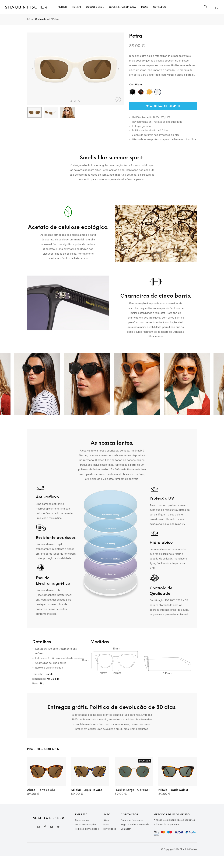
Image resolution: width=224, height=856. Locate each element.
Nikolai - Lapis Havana (87, 790)
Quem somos (82, 820)
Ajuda (106, 820)
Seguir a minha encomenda (135, 824)
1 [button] (71, 101)
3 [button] (79, 101)
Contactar (126, 829)
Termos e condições (85, 824)
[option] (75, 68)
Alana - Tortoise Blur (41, 790)
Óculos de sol (42, 19)
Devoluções (109, 829)
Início (30, 19)
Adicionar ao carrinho (165, 106)
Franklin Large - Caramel (132, 790)
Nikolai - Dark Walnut (173, 790)
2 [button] (75, 101)
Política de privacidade (87, 829)
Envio (106, 824)
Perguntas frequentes (132, 820)
